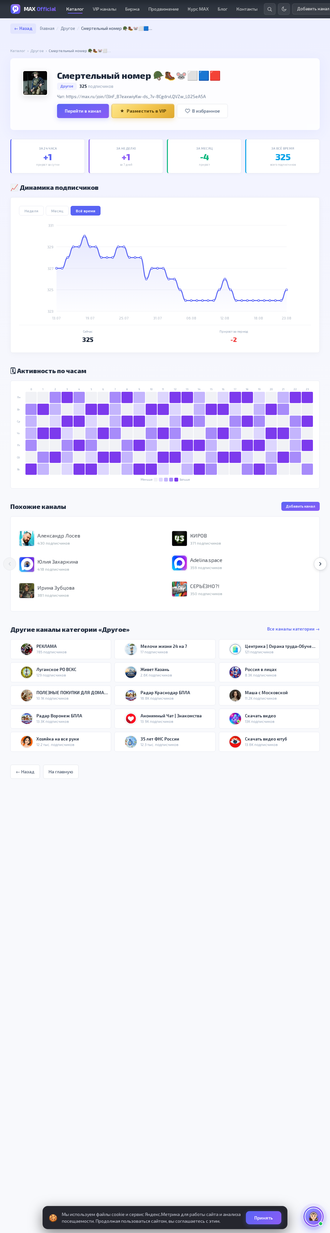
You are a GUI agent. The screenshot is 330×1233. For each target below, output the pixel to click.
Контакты (247, 9)
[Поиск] (270, 9)
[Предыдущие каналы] (9, 563)
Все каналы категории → (293, 628)
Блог (223, 9)
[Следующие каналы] (320, 563)
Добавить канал (300, 506)
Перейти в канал (83, 111)
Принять (263, 1217)
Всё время (85, 210)
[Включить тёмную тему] (284, 9)
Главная (47, 28)
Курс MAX (198, 9)
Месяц (57, 210)
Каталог (75, 9)
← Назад (23, 28)
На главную (61, 771)
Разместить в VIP (146, 111)
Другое (68, 28)
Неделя (31, 210)
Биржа (132, 9)
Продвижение (164, 9)
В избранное (206, 111)
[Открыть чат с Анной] (314, 1217)
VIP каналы (104, 9)
